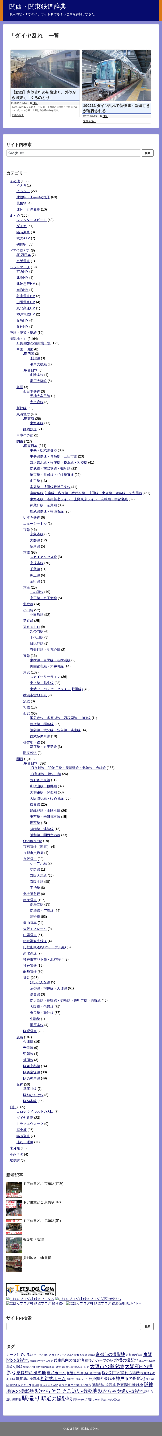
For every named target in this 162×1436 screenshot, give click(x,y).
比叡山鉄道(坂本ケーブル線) (44, 947)
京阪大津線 (38, 875)
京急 (26, 529)
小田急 (28, 610)
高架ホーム (94, 1399)
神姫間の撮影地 (101, 1378)
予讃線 (35, 358)
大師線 (35, 540)
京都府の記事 (134, 1354)
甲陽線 (28, 1054)
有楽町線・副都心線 (45, 649)
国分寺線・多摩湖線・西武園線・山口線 (60, 718)
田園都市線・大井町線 (47, 666)
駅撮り (31, 1398)
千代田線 (36, 637)
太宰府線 (36, 402)
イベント (23, 191)
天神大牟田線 (40, 396)
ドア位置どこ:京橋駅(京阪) (43, 1183)
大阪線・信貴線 (42, 1006)
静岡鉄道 (30, 429)
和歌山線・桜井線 (43, 786)
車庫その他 (24, 435)
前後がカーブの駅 (99, 1360)
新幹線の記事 (92, 1373)
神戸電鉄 (30, 965)
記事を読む (18, 115)
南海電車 (30, 900)
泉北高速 (30, 953)
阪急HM (22, 320)
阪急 (19, 1037)
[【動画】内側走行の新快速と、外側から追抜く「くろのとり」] (45, 69)
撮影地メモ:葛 (33, 1239)
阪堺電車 (30, 1031)
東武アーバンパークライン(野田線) (56, 689)
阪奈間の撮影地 (129, 1385)
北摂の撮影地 (126, 1360)
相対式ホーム (53, 1378)
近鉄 (26, 978)
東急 (26, 656)
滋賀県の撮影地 (28, 1379)
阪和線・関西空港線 (45, 835)
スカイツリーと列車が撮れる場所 (68, 1354)
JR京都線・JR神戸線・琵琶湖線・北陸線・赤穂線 (68, 768)
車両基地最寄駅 (49, 1385)
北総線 (28, 604)
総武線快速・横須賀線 (47, 511)
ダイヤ (21, 226)
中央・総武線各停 (43, 450)
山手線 (35, 481)
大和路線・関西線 (43, 792)
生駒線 (35, 1019)
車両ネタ (16, 1154)
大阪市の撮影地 (107, 1366)
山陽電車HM (25, 302)
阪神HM (22, 326)
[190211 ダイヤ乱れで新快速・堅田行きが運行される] (116, 75)
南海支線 (36, 904)
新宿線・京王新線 (43, 747)
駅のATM (23, 238)
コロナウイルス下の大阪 (35, 1111)
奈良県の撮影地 (31, 1372)
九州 (19, 387)
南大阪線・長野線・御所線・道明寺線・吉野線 (65, 1000)
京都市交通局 (33, 853)
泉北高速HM (25, 308)
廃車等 (21, 1130)
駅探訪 (15, 1160)
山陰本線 (36, 375)
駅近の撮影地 (56, 1398)
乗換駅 (91, 1355)
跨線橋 (35, 1385)
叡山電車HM (25, 296)
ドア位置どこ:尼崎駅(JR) (42, 1221)
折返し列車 (75, 1373)
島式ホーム (56, 1373)
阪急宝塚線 (31, 1072)
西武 (26, 713)
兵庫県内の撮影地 (69, 1360)
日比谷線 (36, 643)
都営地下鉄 (31, 742)
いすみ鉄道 (31, 517)
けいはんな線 (40, 982)
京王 (26, 587)
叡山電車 (30, 923)
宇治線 (35, 888)
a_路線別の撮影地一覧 (33, 343)
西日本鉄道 (31, 391)
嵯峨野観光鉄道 (35, 941)
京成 (26, 552)
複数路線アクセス (20, 1385)
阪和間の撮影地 (104, 1385)
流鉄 (26, 701)
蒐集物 (21, 203)
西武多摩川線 (40, 736)
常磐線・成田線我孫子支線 (50, 487)
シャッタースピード (31, 220)
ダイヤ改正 (24, 1117)
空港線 (35, 546)
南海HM (22, 290)
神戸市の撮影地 (130, 1378)
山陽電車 (30, 935)
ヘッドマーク (20, 267)
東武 (26, 672)
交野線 (35, 869)
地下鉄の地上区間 (79, 1367)
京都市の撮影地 (110, 1354)
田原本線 (36, 1025)
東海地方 (23, 414)
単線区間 (29, 1367)
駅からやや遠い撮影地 (121, 1391)
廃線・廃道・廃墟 (23, 332)
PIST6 (21, 185)
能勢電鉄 (30, 971)
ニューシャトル (35, 523)
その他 (15, 181)
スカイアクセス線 (43, 557)
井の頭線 (36, 592)
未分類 (15, 1148)
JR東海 (28, 418)
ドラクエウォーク (29, 1124)
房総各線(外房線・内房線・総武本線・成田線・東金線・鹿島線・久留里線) (86, 493)
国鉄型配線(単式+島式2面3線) (53, 1367)
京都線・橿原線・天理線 (48, 988)
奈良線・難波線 (42, 1013)
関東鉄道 (30, 753)
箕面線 (28, 1060)
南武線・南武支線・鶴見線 (50, 468)
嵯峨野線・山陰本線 (45, 810)
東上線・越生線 (42, 683)
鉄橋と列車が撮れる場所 (75, 1385)
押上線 (35, 575)
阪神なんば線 (33, 1095)
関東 (19, 441)
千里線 (28, 1047)
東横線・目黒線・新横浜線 (50, 660)
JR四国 (28, 354)
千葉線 (35, 569)
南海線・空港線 (42, 910)
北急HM (22, 277)
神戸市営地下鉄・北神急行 (43, 959)
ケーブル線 (38, 863)
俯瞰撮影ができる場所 (41, 1361)
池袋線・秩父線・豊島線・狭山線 (55, 730)
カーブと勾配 (41, 1355)
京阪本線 (36, 881)
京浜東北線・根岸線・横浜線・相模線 (58, 462)
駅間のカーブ (80, 1399)
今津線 (28, 1041)
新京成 (28, 621)
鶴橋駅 (21, 244)
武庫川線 (30, 1089)
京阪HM (22, 271)
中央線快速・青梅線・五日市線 (53, 456)
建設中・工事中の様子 (33, 197)
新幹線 (21, 408)
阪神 (19, 1084)
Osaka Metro (32, 841)
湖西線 (35, 823)
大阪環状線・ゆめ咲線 (47, 798)
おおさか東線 (40, 780)
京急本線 (36, 534)
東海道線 (36, 423)
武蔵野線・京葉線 (43, 505)
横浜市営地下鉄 (35, 695)
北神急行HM (25, 284)
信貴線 (35, 994)
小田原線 (36, 614)
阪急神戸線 (31, 1078)
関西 (19, 759)
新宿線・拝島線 (42, 724)
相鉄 (26, 707)
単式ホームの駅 (147, 1361)
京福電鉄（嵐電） (36, 846)
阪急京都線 (31, 1066)
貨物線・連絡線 (42, 829)
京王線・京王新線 (43, 598)
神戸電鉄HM (25, 314)
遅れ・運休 (24, 1142)
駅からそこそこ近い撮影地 (66, 1391)
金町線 (35, 581)
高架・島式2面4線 (110, 1399)
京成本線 (36, 563)
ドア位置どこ (20, 250)
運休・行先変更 (28, 209)
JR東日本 (30, 446)
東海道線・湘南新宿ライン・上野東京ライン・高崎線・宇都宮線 (79, 499)
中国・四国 (24, 349)
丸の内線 (36, 631)
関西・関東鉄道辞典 (37, 6)
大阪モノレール (35, 929)
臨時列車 (23, 232)
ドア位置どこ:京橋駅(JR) (42, 1202)
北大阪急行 (31, 894)
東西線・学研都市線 (45, 817)
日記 (35, 103)
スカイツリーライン (45, 677)
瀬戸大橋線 (38, 364)
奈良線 (35, 804)
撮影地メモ (18, 339)
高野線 (35, 916)
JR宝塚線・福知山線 (45, 774)
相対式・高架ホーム (77, 1379)
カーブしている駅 (19, 1354)
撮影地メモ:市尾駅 (37, 1258)
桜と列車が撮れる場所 (121, 1373)
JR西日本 (23, 255)
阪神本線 (30, 1101)
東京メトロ (31, 627)
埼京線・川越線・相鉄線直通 (52, 474)
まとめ (15, 215)
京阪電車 (23, 261)
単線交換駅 (14, 1367)
